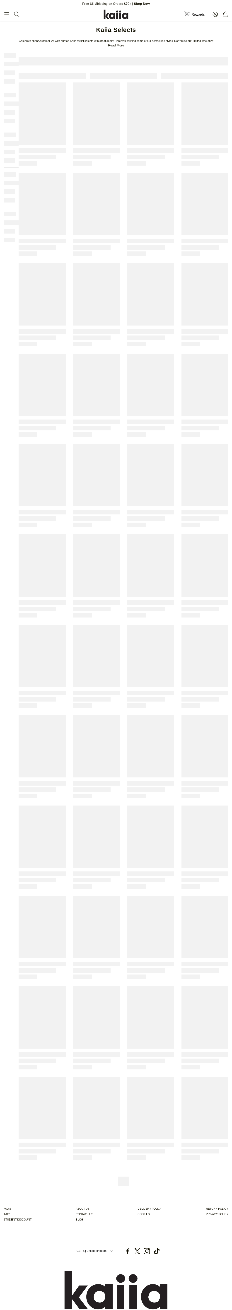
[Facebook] (128, 1251)
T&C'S (7, 1214)
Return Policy (217, 1208)
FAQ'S (7, 1208)
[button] (7, 14)
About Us (82, 1208)
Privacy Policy (217, 1214)
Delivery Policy (150, 1208)
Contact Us (84, 1214)
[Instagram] (147, 1251)
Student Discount (17, 1219)
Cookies (144, 1214)
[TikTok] (157, 1251)
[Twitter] (137, 1251)
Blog (79, 1219)
